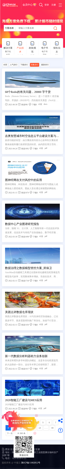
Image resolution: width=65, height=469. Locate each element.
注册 (53, 5)
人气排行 (14, 65)
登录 (46, 5)
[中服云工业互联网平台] (10, 5)
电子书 (44, 48)
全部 (5, 65)
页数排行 (34, 65)
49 (52, 428)
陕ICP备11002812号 (30, 463)
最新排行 (45, 65)
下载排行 (24, 65)
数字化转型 (8, 53)
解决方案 (8, 48)
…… (46, 428)
